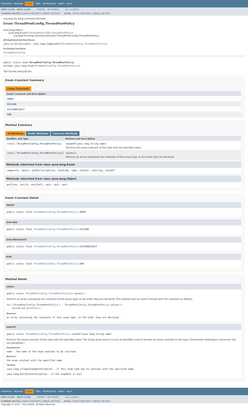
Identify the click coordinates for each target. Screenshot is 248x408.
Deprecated (49, 4)
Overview (6, 4)
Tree (38, 4)
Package (18, 4)
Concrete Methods (65, 133)
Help (69, 4)
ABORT (10, 99)
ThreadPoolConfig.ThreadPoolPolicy (50, 32)
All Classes (72, 9)
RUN (9, 114)
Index (61, 4)
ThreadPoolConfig (14, 52)
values (70, 153)
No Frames (53, 9)
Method (55, 13)
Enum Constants (31, 13)
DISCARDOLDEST (16, 109)
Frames (41, 9)
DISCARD (12, 104)
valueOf (70, 143)
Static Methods (38, 133)
